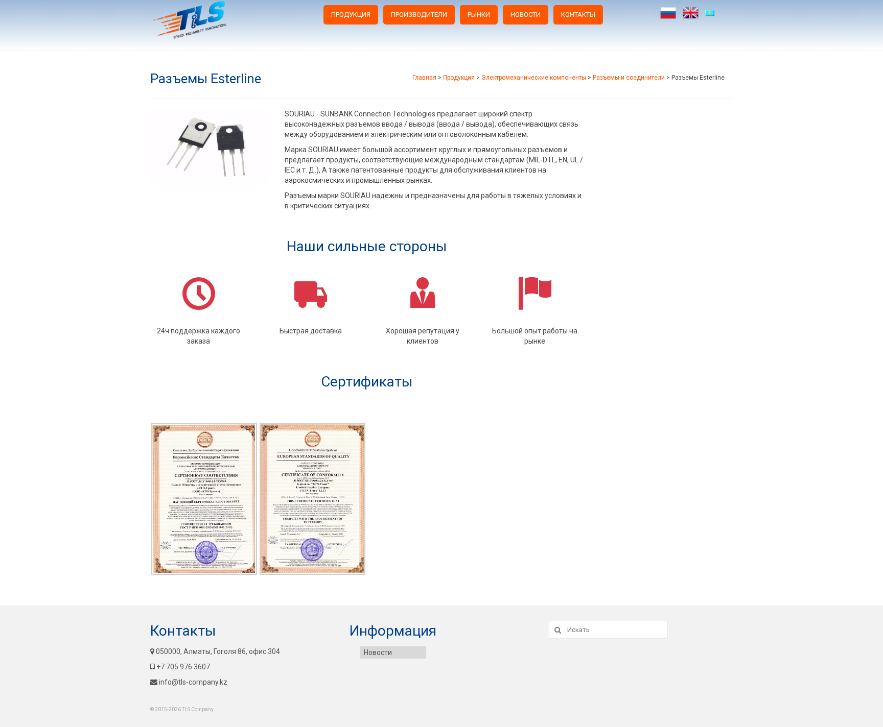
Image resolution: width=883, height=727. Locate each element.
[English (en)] (691, 12)
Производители (419, 14)
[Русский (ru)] (668, 12)
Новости (525, 14)
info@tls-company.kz (193, 682)
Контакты (578, 14)
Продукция (350, 14)
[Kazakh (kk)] (713, 12)
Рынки (479, 14)
